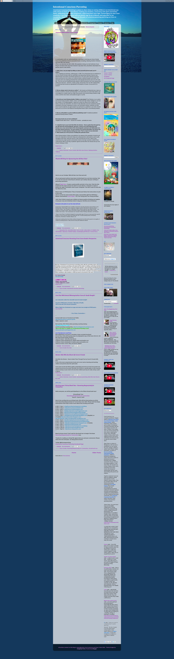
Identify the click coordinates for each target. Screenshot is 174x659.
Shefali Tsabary (72, 231)
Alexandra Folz (63, 230)
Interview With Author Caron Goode (66, 32)
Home (74, 452)
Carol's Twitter (108, 74)
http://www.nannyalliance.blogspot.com (76, 414)
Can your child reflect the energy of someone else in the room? (111, 231)
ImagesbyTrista (81, 648)
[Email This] (66, 148)
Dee (104, 622)
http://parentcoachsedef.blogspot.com (75, 415)
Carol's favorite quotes (110, 263)
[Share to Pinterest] (72, 148)
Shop (70, 23)
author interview (63, 150)
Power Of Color (84, 23)
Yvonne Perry (93, 231)
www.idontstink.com (59, 225)
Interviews (106, 23)
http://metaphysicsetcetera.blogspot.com (76, 420)
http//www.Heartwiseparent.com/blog (75, 406)
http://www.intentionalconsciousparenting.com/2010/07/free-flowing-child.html (111, 617)
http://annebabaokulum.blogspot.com (76, 423)
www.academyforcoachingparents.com (65, 330)
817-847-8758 (59, 276)
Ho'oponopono (111, 413)
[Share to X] (69, 148)
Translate (115, 303)
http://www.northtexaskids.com (73, 409)
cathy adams (87, 230)
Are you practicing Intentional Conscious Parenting (110, 227)
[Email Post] (64, 148)
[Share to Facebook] (70, 148)
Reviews (100, 23)
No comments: (66, 228)
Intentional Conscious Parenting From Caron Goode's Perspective (75, 238)
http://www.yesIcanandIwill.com (74, 408)
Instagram (106, 76)
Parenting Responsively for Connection (78, 395)
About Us (58, 23)
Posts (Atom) (66, 455)
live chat (69, 347)
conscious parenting (81, 377)
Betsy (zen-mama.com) (110, 600)
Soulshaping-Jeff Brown (83, 231)
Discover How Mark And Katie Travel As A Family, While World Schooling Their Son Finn (110, 236)
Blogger (95, 648)
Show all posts (90, 27)
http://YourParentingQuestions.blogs (75, 412)
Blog (112, 23)
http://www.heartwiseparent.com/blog (76, 426)
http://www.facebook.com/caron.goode (65, 319)
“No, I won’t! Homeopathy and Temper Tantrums (113, 334)
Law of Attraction (106, 413)
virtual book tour (93, 448)
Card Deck (76, 23)
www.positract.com (59, 224)
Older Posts (96, 452)
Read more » (58, 146)
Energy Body (93, 23)
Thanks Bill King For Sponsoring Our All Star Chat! (71, 158)
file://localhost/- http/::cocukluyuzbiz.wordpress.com (70, 418)
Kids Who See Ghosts (82, 150)
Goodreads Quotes (114, 274)
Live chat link (58, 308)
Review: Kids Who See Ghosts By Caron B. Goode (70, 355)
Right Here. (63, 184)
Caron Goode (72, 150)
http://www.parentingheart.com (74, 427)
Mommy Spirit (108, 567)
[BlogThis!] (68, 148)
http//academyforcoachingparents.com (75, 411)
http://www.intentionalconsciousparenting (76, 421)
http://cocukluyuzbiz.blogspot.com (71, 417)
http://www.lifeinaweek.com (73, 424)
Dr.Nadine (94, 230)
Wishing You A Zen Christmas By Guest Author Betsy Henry (109, 347)
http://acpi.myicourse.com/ (62, 325)
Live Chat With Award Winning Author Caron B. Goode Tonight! (75, 295)
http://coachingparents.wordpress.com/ (84, 327)
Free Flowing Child (113, 321)
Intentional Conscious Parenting (70, 6)
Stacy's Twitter (108, 73)
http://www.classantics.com (73, 429)
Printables (64, 23)
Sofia (105, 589)
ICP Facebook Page (109, 78)
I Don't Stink (71, 196)
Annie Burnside (72, 230)
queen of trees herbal (110, 556)
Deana (105, 544)
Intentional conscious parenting (75, 288)
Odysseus (65, 231)
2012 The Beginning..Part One (110, 309)
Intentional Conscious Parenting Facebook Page (69, 444)
